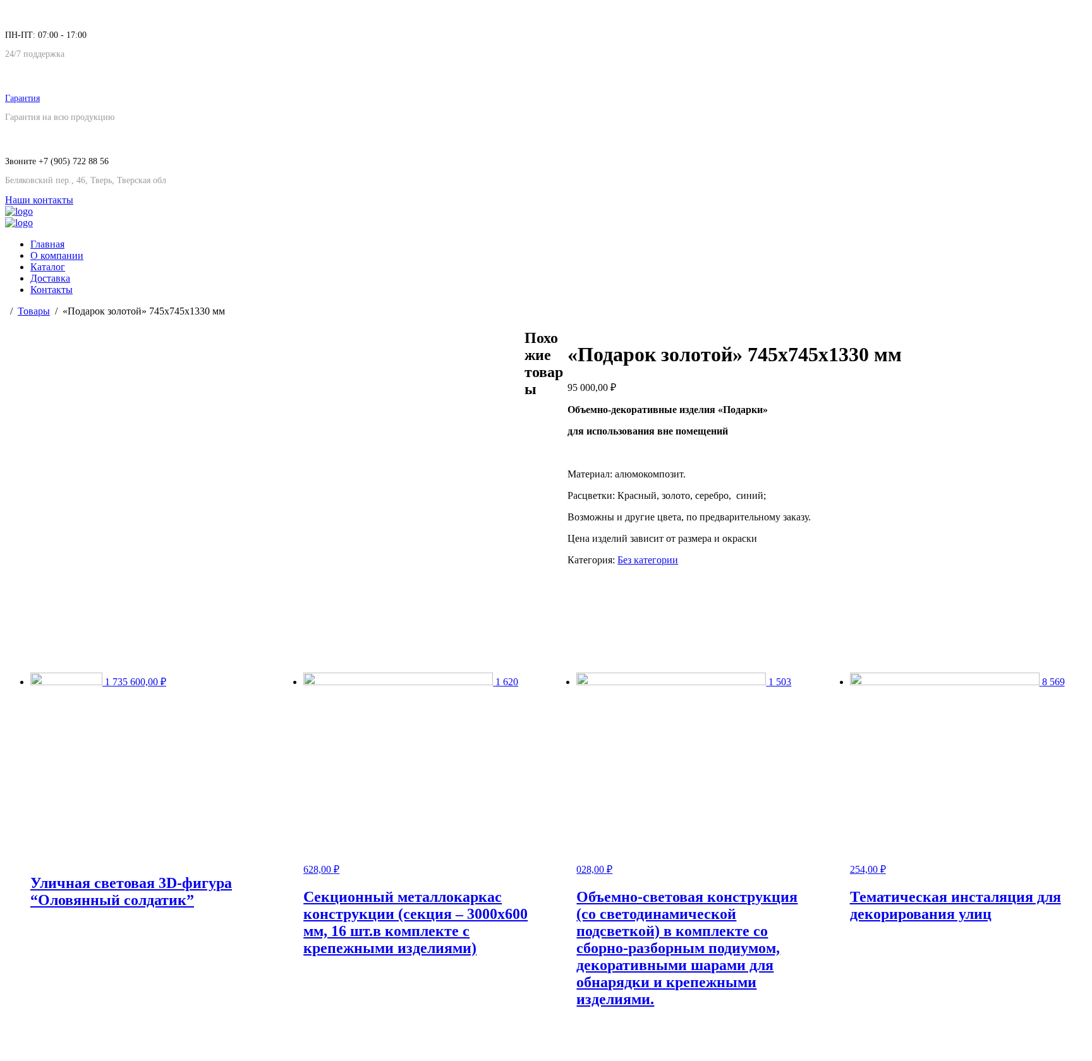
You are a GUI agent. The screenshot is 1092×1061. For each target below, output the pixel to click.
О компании (56, 255)
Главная (47, 244)
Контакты (51, 289)
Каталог (47, 266)
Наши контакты (39, 200)
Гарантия (22, 98)
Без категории (647, 559)
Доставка (50, 278)
